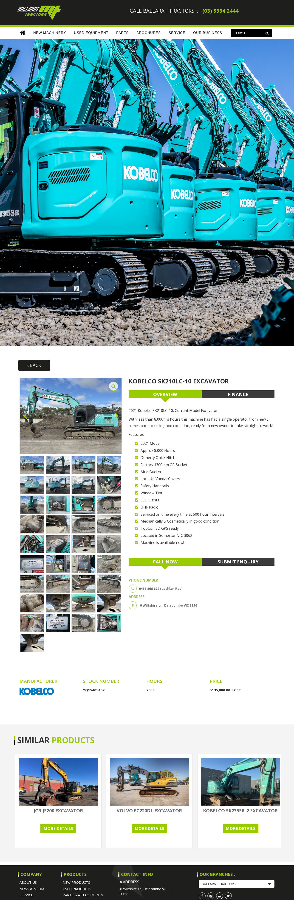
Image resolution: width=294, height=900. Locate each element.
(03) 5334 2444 (220, 10)
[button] (236, 884)
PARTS (122, 33)
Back (34, 365)
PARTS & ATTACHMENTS (83, 895)
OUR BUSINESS (207, 33)
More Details (58, 828)
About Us (28, 882)
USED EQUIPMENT (91, 33)
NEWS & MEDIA (32, 888)
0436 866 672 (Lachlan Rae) (161, 588)
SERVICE (177, 33)
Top (283, 889)
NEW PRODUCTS (76, 882)
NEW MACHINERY (49, 33)
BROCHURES (148, 33)
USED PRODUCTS (77, 888)
